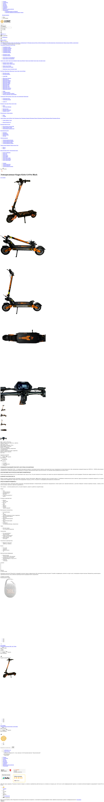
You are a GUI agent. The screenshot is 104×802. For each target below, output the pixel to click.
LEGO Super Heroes (7, 159)
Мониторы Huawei (7, 89)
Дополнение (5, 765)
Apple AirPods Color (10, 118)
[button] (1, 31)
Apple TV (5, 101)
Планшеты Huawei (7, 55)
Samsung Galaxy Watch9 (8, 62)
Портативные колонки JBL (8, 126)
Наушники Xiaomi (41, 118)
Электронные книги (14, 150)
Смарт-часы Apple (4, 60)
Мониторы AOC (6, 86)
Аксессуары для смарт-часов (39, 60)
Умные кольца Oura (14, 145)
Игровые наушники (7, 109)
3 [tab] (3, 641)
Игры (10, 103)
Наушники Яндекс (56, 118)
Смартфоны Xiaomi (7, 49)
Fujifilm (4, 116)
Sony (4, 115)
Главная (4, 163)
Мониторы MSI (6, 84)
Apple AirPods (3, 118)
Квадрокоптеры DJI (4, 130)
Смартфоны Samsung (7, 48)
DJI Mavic (5, 132)
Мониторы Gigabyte (7, 88)
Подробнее (79, 799)
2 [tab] (3, 640)
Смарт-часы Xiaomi (29, 60)
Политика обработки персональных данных (14, 12)
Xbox (4, 105)
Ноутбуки (2, 71)
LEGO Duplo (5, 155)
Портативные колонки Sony (8, 128)
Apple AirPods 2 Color (7, 120)
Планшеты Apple (6, 54)
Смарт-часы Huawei (21, 60)
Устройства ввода (6, 92)
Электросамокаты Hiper (8, 142)
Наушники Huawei (33, 118)
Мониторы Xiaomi (6, 81)
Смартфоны (2, 44)
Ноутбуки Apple (6, 73)
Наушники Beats (48, 118)
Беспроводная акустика (5, 124)
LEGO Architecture (6, 152)
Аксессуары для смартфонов (9, 57)
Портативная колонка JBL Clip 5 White (8, 646)
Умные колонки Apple (7, 127)
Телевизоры (2, 96)
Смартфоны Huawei (7, 50)
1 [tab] (3, 719)
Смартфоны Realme (7, 52)
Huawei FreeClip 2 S (7, 122)
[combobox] (6, 27)
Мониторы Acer (6, 85)
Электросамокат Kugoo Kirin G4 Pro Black (9, 726)
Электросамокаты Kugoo (8, 140)
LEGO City (5, 154)
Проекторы (26, 96)
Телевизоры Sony (6, 98)
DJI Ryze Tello (6, 134)
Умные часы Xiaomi (7, 65)
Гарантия (5, 763)
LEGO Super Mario (7, 160)
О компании (5, 758)
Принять (2, 800)
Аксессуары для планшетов (8, 58)
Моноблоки (7, 71)
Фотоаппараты (3, 113)
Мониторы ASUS (6, 83)
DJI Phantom (5, 133)
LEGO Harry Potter (6, 157)
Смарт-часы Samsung (12, 60)
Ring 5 (4, 148)
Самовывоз (5, 762)
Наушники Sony (18, 118)
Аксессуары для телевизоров (17, 96)
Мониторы (12, 71)
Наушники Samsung (25, 118)
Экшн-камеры (10, 113)
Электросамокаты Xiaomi (8, 143)
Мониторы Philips (6, 82)
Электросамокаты (4, 138)
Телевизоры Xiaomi (7, 99)
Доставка (5, 760)
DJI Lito (4, 135)
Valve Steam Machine (7, 106)
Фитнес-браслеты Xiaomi (8, 67)
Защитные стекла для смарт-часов (10, 69)
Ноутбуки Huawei (6, 74)
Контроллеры (5, 108)
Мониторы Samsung (7, 78)
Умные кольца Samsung (5, 145)
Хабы (4, 91)
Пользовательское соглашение (11, 11)
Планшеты (8, 44)
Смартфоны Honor (6, 51)
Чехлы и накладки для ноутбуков (9, 94)
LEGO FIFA (5, 156)
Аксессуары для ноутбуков (19, 71)
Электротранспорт (7, 164)
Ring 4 (4, 147)
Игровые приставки (4, 103)
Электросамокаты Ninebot (8, 141)
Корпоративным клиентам (8, 764)
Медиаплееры (8, 96)
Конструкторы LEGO (4, 150)
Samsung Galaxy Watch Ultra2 (9, 63)
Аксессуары (12, 44)
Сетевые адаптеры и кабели (8, 93)
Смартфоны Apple (6, 47)
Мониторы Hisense (7, 80)
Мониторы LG (6, 79)
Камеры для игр (6, 111)
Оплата (4, 759)
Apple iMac (5, 76)
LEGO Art (5, 153)
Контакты (5, 761)
